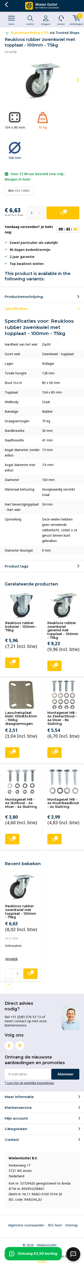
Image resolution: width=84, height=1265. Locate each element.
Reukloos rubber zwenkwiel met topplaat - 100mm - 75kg (20, 911)
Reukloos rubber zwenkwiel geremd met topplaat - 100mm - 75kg (62, 630)
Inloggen (45, 24)
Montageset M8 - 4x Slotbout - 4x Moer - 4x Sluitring (21, 803)
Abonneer (65, 1074)
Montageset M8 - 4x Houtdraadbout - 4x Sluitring (63, 803)
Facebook (9, 1045)
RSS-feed (55, 1225)
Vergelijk (11, 52)
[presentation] (74, 80)
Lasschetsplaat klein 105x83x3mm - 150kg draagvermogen (21, 718)
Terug (6, 4)
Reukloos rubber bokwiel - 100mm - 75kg (21, 626)
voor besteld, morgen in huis (45, 32)
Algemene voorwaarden (26, 1225)
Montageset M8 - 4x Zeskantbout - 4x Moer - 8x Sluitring (62, 718)
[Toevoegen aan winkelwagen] (62, 212)
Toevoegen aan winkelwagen (12, 663)
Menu (11, 24)
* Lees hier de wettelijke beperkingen (29, 1083)
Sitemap (71, 1225)
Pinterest (19, 1045)
